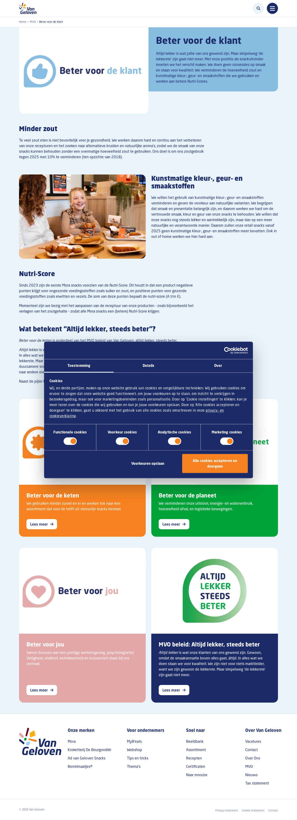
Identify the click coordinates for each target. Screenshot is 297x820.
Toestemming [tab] (79, 365)
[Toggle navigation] (272, 8)
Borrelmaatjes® (80, 766)
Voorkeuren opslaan (147, 463)
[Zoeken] (258, 8)
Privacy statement (226, 810)
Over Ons (252, 758)
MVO (33, 21)
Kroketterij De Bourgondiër (89, 749)
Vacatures (253, 741)
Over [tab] (218, 365)
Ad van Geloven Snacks (86, 758)
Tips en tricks (137, 758)
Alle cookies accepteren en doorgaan (215, 463)
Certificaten (195, 766)
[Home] (29, 8)
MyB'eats (134, 741)
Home (22, 21)
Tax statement (257, 783)
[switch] (122, 441)
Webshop (134, 749)
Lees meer (39, 524)
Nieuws (251, 774)
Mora (72, 741)
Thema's (133, 766)
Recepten (194, 758)
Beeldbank (194, 741)
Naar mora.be (196, 774)
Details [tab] (148, 365)
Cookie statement (253, 810)
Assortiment (196, 749)
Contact (251, 749)
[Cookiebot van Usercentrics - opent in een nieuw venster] (227, 350)
